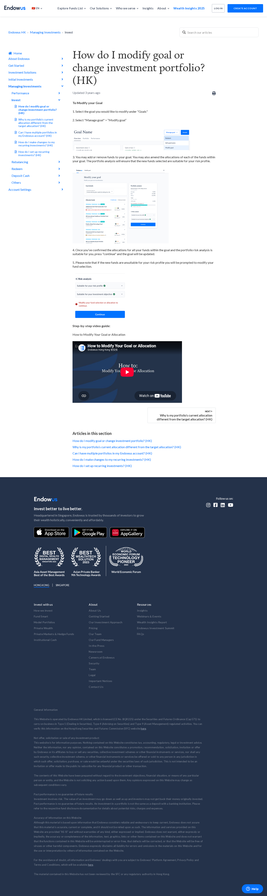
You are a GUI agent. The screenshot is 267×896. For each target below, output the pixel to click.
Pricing (93, 628)
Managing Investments (45, 32)
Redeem (17, 169)
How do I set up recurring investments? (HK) (33, 153)
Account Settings (19, 189)
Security (94, 663)
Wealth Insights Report (152, 622)
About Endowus (19, 58)
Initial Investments (20, 79)
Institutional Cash (45, 639)
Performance (20, 93)
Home (17, 53)
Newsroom (95, 651)
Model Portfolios (44, 622)
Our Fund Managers (101, 639)
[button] (39, 8)
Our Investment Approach (105, 622)
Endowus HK (17, 32)
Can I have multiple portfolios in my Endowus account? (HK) (37, 134)
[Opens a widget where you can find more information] (252, 889)
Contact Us (96, 686)
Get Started (16, 65)
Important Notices (100, 681)
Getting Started (99, 616)
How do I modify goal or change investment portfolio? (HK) (37, 110)
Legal (92, 675)
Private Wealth (43, 628)
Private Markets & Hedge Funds (54, 634)
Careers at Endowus (102, 657)
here (143, 728)
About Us (95, 610)
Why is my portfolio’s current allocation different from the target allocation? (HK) (35, 123)
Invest (69, 32)
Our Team (95, 634)
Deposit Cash (21, 175)
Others (16, 182)
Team (92, 669)
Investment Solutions (22, 72)
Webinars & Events (149, 616)
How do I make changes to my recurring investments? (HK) (36, 143)
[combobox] (219, 32)
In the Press (96, 645)
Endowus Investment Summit (155, 628)
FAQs (140, 634)
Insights (142, 610)
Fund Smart (41, 616)
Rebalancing (20, 162)
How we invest (43, 610)
